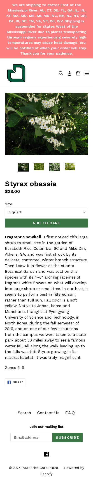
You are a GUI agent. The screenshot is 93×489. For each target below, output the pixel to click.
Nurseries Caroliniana (40, 468)
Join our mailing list (46, 427)
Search (24, 412)
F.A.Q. (70, 412)
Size (8, 204)
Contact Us (48, 412)
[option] (23, 167)
